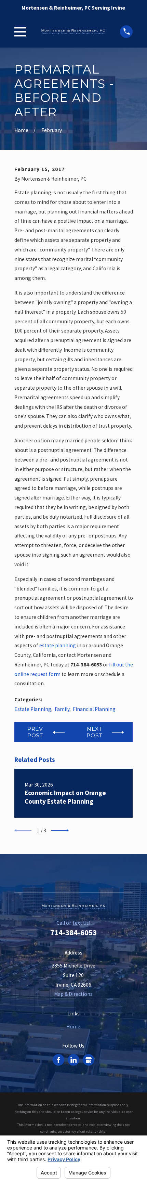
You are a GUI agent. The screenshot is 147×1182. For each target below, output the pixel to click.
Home (73, 1026)
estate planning (57, 645)
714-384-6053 (73, 932)
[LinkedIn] (73, 1060)
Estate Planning (32, 709)
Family (62, 709)
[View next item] (60, 830)
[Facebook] (58, 1060)
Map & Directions (73, 994)
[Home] (73, 31)
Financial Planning (94, 709)
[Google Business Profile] (88, 1060)
